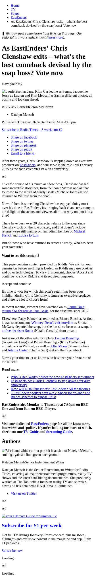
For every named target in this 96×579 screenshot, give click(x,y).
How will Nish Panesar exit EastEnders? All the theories (50, 389)
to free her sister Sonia (17, 330)
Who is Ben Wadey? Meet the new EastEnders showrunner (52, 377)
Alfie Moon (58, 346)
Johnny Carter (18, 350)
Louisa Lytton (28, 235)
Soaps (15, 13)
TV (13, 9)
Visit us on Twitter (24, 493)
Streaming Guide (59, 432)
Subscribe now (12, 550)
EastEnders (19, 17)
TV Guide (31, 432)
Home (15, 5)
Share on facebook (24, 137)
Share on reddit (21, 149)
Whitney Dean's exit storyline (52, 322)
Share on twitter (22, 141)
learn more (55, 37)
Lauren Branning (67, 338)
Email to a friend (22, 153)
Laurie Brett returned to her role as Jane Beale (43, 309)
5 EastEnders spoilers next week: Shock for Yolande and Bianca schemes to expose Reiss (50, 395)
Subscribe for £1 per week (31, 525)
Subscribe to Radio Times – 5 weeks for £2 (32, 130)
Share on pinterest (23, 145)
